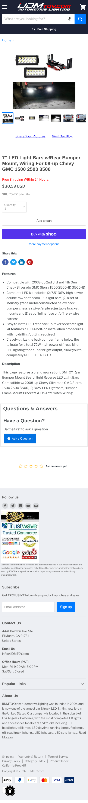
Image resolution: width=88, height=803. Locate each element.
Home (6, 40)
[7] (44, 77)
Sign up (66, 607)
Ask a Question (21, 438)
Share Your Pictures (30, 136)
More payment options (44, 244)
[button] (70, 19)
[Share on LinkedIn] (21, 262)
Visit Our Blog (62, 136)
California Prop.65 (14, 765)
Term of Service (58, 756)
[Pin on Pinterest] (29, 262)
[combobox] (38, 19)
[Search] (80, 19)
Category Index (35, 761)
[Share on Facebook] (5, 262)
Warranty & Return (30, 756)
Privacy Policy (11, 761)
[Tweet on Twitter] (13, 262)
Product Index (59, 761)
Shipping (8, 756)
